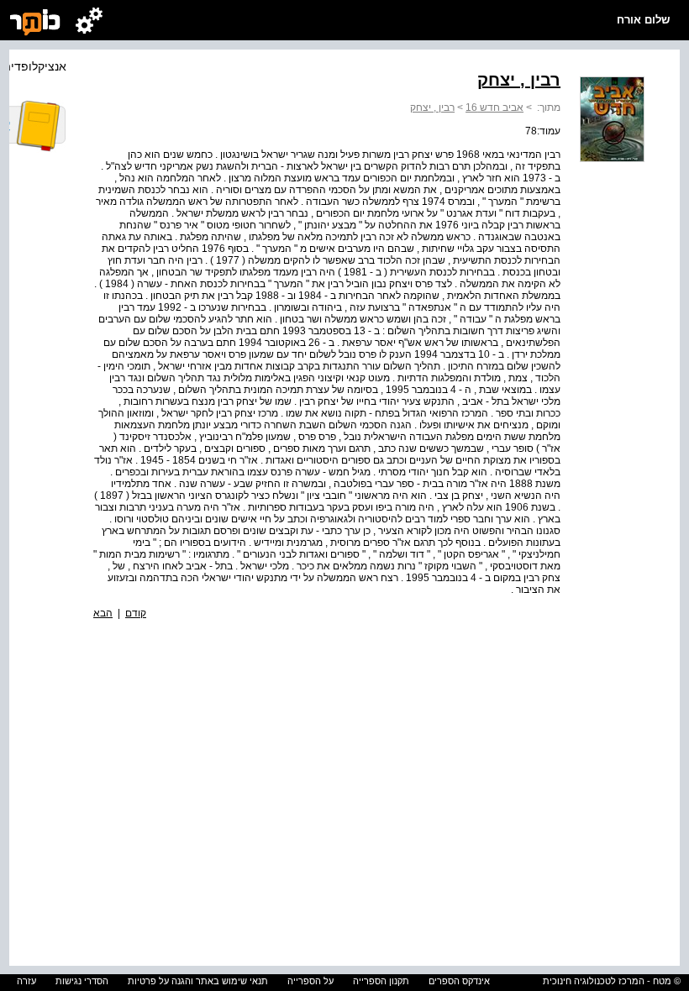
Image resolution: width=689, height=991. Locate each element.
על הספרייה (310, 981)
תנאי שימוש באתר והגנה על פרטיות (198, 981)
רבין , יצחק (432, 107)
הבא (103, 613)
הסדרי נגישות (81, 981)
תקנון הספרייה (381, 981)
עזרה (26, 981)
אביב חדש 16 (494, 107)
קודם (135, 613)
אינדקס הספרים (459, 981)
